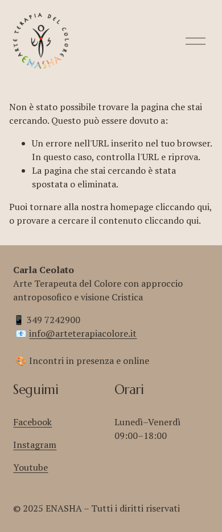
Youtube (30, 467)
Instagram (34, 444)
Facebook (32, 422)
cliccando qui (182, 206)
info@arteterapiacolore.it (83, 333)
